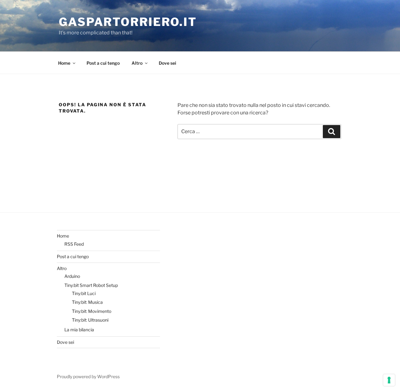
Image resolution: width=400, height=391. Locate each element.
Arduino (72, 276)
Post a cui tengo (103, 63)
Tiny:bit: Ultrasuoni (90, 320)
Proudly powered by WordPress (88, 376)
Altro (137, 63)
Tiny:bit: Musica (87, 302)
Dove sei (167, 63)
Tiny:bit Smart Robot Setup (91, 285)
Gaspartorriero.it (128, 22)
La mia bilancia (79, 329)
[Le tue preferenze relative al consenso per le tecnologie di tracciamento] (389, 380)
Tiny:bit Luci (84, 293)
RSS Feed (74, 244)
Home (64, 63)
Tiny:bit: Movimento (91, 311)
